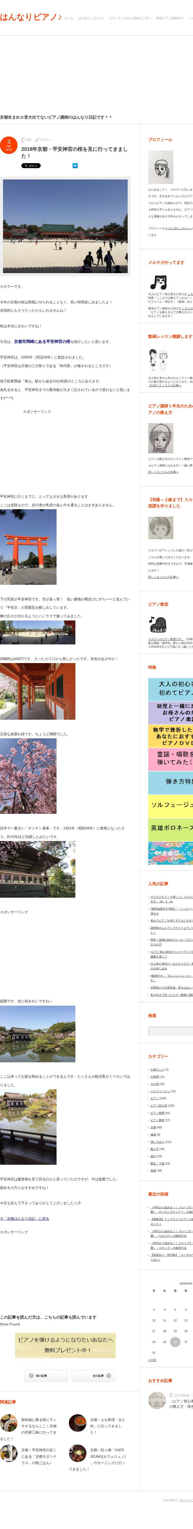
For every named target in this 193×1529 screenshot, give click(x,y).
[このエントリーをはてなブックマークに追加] (75, 167)
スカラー (45, 139)
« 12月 (152, 1360)
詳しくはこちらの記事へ (163, 472)
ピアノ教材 (157, 1120)
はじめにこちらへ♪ (91, 18)
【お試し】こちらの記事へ (164, 385)
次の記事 (98, 1375)
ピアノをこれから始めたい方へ (130, 18)
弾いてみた (157, 1141)
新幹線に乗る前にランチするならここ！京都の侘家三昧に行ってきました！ (28, 1429)
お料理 (155, 1076)
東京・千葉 (157, 1163)
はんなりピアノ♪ (31, 16)
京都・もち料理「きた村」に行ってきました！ (107, 1426)
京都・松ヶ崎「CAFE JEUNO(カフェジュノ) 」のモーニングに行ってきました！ (97, 1459)
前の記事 (41, 1375)
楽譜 (153, 1170)
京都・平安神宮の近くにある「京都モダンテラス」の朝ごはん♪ (39, 1456)
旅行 (153, 1156)
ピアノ (155, 1098)
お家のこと (157, 1069)
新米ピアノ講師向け (169, 18)
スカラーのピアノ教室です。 (166, 639)
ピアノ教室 (157, 1112)
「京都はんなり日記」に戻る (26, 1219)
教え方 (155, 1148)
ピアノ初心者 (159, 1105)
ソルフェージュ (160, 1091)
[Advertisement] (65, 449)
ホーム (68, 18)
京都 (28, 139)
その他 (155, 1083)
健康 (153, 1134)
